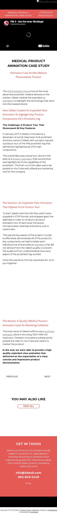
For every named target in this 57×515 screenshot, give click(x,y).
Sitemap (35, 510)
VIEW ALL (28, 406)
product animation (22, 159)
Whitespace (52, 510)
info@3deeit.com (28, 472)
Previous (12, 376)
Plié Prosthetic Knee (18, 91)
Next (48, 376)
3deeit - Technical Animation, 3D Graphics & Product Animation (12, 4)
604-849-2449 (28, 477)
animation (39, 244)
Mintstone (34, 512)
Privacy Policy (25, 510)
